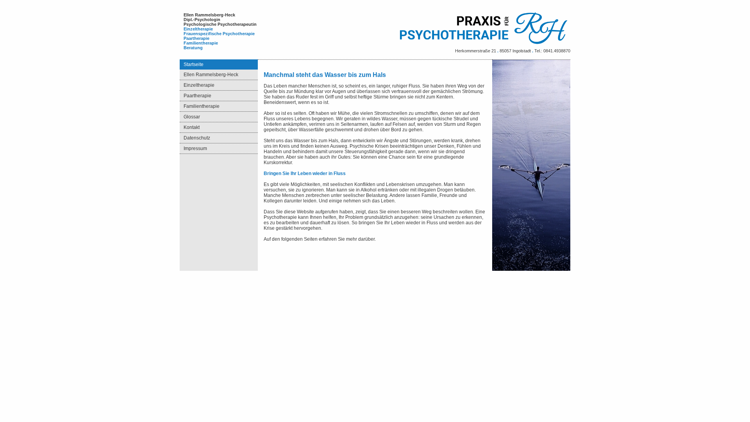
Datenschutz (197, 138)
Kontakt (192, 127)
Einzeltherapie (199, 85)
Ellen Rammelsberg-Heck (211, 74)
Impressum (195, 148)
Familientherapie (202, 106)
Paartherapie (197, 95)
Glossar (192, 117)
